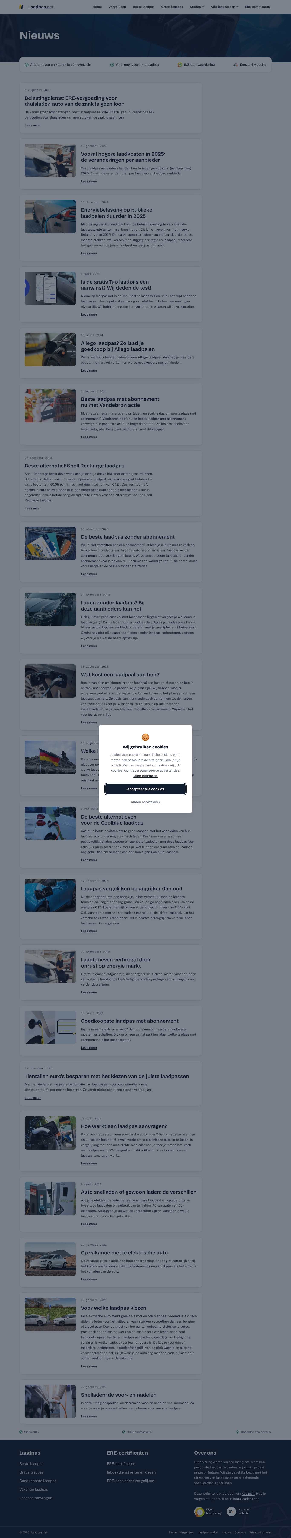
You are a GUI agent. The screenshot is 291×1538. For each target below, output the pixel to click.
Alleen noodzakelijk (145, 802)
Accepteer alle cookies (145, 789)
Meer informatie (145, 776)
